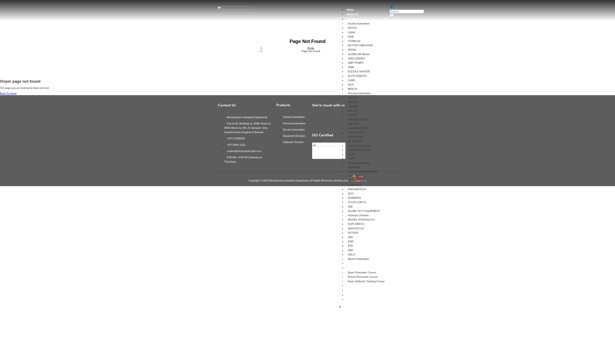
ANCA (351, 254)
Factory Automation (359, 23)
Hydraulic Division (358, 215)
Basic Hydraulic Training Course (366, 281)
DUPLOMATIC (356, 224)
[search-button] (392, 15)
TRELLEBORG (356, 58)
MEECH (352, 89)
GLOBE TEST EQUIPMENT (364, 211)
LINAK (351, 32)
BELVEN (353, 110)
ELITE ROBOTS (357, 76)
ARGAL (352, 49)
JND (350, 237)
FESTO (352, 28)
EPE (350, 245)
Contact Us (354, 299)
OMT (350, 250)
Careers (352, 290)
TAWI (351, 67)
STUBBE (353, 106)
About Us (352, 14)
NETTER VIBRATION (360, 45)
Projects (352, 285)
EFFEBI (352, 115)
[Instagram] (335, 115)
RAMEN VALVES (358, 128)
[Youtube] (316, 124)
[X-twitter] (326, 124)
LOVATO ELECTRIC (360, 150)
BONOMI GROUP (358, 119)
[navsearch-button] (391, 6)
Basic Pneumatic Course (362, 272)
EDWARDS (354, 198)
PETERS (353, 232)
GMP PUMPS (356, 63)
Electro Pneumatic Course (363, 277)
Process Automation (359, 93)
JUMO (351, 80)
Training (352, 267)
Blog (350, 295)
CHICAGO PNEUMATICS (362, 171)
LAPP (351, 154)
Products (352, 19)
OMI (350, 206)
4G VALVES (355, 141)
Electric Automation (359, 145)
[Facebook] (326, 115)
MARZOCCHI (356, 228)
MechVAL (353, 102)
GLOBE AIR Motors (359, 54)
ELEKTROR (355, 185)
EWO (351, 241)
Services (352, 263)
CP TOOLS (354, 176)
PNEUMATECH (357, 189)
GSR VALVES (356, 132)
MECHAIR (354, 167)
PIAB (351, 36)
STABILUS (354, 41)
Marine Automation (358, 259)
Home (350, 9)
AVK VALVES (356, 137)
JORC (351, 180)
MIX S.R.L (353, 124)
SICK (351, 84)
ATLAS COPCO (357, 202)
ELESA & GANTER (359, 71)
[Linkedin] (316, 115)
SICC (351, 193)
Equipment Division (359, 163)
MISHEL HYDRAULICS (361, 219)
